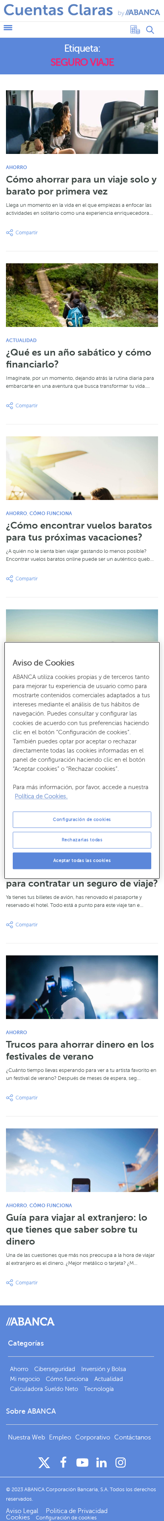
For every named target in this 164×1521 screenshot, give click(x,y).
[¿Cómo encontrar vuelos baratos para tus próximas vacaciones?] (82, 468)
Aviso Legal (23, 1511)
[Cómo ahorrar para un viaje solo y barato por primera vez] (82, 122)
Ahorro (16, 167)
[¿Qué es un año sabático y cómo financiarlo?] (82, 295)
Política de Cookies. (41, 796)
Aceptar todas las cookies (82, 861)
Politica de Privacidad (76, 1511)
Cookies (18, 1517)
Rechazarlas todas (82, 840)
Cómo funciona (50, 513)
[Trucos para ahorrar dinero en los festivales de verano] (82, 987)
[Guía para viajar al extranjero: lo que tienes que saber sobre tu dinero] (82, 1160)
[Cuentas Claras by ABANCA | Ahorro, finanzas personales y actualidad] (82, 10)
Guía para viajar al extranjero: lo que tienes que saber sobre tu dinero (76, 1229)
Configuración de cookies (82, 819)
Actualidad (21, 340)
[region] (82, 760)
